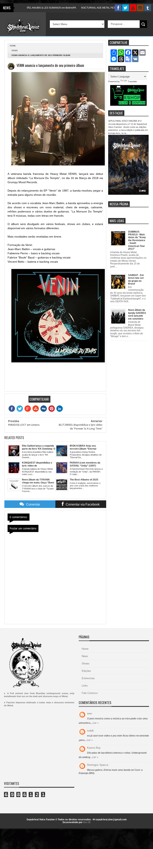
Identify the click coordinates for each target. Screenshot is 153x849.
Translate (132, 81)
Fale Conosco (90, 693)
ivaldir (90, 730)
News (85, 656)
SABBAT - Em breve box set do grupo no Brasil (136, 279)
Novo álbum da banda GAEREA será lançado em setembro (137, 314)
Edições (86, 670)
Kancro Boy (94, 747)
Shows (85, 663)
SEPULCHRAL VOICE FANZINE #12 (125, 121)
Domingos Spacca (97, 764)
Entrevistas (88, 678)
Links (85, 685)
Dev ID (87, 822)
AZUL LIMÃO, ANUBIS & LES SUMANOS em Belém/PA (33, 7)
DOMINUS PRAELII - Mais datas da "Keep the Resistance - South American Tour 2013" (137, 240)
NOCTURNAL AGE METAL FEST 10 (87, 7)
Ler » (96, 722)
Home (85, 648)
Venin (14, 50)
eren (89, 713)
